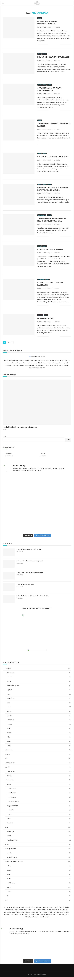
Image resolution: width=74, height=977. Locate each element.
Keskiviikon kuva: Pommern (50, 249)
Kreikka (39, 711)
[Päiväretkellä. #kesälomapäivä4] (28, 942)
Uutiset (39, 836)
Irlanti (39, 694)
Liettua (39, 870)
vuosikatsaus (44, 917)
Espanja (39, 690)
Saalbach (7, 914)
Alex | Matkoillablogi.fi (45, 27)
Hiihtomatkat (38, 750)
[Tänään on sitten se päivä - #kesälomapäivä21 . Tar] (20, 503)
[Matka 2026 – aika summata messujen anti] (9, 564)
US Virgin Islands (40, 801)
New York (39, 912)
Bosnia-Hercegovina (39, 685)
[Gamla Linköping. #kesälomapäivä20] (54, 503)
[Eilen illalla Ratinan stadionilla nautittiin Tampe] (54, 483)
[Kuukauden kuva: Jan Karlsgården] (18, 63)
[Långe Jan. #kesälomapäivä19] (20, 522)
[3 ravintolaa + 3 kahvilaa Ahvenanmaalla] (18, 94)
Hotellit (16, 910)
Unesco (55, 914)
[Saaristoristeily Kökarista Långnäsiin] (18, 289)
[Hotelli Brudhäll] (18, 324)
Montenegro (39, 720)
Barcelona (16, 907)
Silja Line (18, 914)
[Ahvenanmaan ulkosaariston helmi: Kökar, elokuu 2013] (18, 224)
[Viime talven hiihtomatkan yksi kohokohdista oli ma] (20, 483)
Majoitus (39, 853)
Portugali (39, 724)
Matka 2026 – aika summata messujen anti (29, 561)
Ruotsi (39, 879)
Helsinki (67, 907)
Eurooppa (38, 668)
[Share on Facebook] (52, 44)
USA (40, 814)
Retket (38, 844)
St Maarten (40, 793)
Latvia (39, 866)
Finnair (56, 907)
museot (33, 912)
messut (27, 912)
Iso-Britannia (39, 698)
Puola (39, 728)
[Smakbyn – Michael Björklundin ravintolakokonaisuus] (18, 194)
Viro (39, 896)
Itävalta (39, 707)
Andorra (39, 677)
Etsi (4, 436)
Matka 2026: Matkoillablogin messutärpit (29, 572)
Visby (37, 917)
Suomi (39, 887)
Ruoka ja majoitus (38, 848)
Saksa (39, 737)
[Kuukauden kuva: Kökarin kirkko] (18, 163)
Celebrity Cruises (30, 907)
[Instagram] (39, 967)
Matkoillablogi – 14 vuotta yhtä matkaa (20, 427)
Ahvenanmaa (8, 907)
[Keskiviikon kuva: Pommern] (18, 255)
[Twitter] (34, 967)
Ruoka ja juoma (39, 857)
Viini (38, 900)
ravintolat (56, 912)
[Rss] (43, 967)
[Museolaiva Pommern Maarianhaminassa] (18, 27)
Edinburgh (39, 907)
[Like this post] (49, 44)
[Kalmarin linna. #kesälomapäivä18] (54, 522)
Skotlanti (31, 914)
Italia (39, 703)
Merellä (38, 767)
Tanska (39, 891)
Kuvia (38, 758)
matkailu (12, 912)
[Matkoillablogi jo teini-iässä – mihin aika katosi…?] (9, 599)
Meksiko (40, 810)
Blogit (22, 907)
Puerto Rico (40, 788)
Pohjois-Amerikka (39, 806)
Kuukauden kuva (63, 910)
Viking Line (28, 917)
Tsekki (39, 745)
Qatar (39, 818)
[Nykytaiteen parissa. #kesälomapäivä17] (46, 942)
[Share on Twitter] (54, 44)
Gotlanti (61, 907)
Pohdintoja (39, 831)
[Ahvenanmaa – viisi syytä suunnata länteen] (18, 130)
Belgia (39, 681)
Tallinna (42, 914)
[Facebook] (30, 967)
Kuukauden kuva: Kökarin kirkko (52, 157)
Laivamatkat (39, 771)
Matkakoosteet (38, 763)
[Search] (71, 3)
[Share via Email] (58, 44)
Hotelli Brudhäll (46, 318)
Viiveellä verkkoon (39, 840)
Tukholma (40, 883)
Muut (38, 827)
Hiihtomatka (9, 910)
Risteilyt (39, 775)
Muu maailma (38, 780)
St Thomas (40, 797)
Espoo (51, 907)
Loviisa (6, 912)
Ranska (39, 733)
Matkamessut (20, 912)
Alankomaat (39, 672)
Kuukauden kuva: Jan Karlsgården (53, 57)
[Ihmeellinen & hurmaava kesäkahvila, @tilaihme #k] (65, 942)
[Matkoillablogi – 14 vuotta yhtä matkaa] (37, 402)
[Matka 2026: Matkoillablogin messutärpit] (9, 575)
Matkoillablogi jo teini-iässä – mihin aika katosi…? (32, 596)
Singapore (39, 823)
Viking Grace (65, 914)
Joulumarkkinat (41, 910)
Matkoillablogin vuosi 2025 (25, 584)
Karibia (39, 784)
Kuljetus (38, 754)
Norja (39, 874)
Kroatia (39, 715)
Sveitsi (39, 741)
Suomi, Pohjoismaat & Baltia (38, 861)
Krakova (54, 910)
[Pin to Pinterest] (56, 44)
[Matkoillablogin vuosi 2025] (9, 587)
